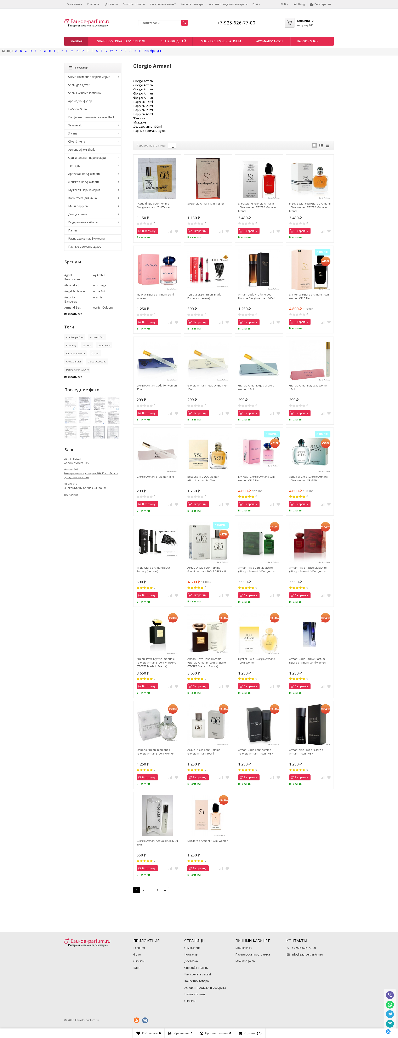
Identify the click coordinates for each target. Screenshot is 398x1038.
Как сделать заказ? (163, 4)
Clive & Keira (76, 141)
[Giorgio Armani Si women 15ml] (157, 451)
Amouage (99, 285)
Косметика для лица (82, 198)
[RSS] (136, 1020)
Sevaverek (75, 125)
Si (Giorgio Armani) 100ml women (207, 841)
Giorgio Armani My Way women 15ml (308, 387)
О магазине (74, 4)
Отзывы (138, 961)
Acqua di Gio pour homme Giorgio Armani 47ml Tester (153, 205)
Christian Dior (73, 361)
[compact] (327, 145)
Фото (137, 954)
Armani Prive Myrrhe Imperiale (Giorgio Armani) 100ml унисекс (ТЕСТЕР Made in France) (156, 662)
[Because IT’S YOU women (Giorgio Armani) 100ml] (208, 451)
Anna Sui (99, 291)
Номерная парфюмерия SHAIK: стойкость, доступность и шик (91, 475)
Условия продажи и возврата (228, 4)
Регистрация (322, 4)
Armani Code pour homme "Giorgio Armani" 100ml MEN (255, 751)
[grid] (314, 145)
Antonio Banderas (70, 299)
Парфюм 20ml (143, 106)
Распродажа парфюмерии (86, 238)
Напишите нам (194, 994)
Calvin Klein (104, 345)
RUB (283, 4)
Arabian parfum (75, 337)
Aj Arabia (99, 275)
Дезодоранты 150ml (147, 126)
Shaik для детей (173, 41)
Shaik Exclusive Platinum (221, 41)
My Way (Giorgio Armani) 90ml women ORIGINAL (256, 478)
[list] (321, 145)
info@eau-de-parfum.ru (307, 954)
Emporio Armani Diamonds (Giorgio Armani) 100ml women (156, 751)
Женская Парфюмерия (84, 182)
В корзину (148, 231)
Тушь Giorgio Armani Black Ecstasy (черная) (153, 569)
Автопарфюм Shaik (81, 149)
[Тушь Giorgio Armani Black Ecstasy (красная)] (208, 269)
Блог (136, 968)
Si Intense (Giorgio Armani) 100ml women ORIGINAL (309, 296)
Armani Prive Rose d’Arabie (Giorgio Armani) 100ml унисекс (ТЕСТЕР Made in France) (206, 662)
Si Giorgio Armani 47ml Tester (205, 203)
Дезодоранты (77, 214)
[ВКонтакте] (145, 1020)
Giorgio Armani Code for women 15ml (157, 387)
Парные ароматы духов (149, 131)
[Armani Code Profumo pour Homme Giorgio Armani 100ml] (258, 269)
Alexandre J (71, 285)
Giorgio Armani (143, 81)
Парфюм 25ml (143, 110)
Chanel (95, 353)
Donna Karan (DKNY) (77, 369)
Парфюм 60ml (143, 114)
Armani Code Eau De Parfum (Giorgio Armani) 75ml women (307, 660)
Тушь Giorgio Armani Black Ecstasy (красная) (204, 296)
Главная (76, 41)
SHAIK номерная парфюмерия (121, 41)
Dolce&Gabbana (97, 361)
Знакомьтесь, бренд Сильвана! (85, 488)
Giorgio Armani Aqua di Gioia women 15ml (256, 387)
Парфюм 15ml (143, 102)
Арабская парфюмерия (84, 174)
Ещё (255, 4)
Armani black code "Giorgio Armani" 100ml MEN (306, 751)
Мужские (139, 122)
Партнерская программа (252, 954)
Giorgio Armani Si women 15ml (156, 476)
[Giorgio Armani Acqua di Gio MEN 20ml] (157, 815)
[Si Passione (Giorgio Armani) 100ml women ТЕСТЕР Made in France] (258, 178)
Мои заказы (243, 948)
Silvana (73, 133)
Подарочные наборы (83, 222)
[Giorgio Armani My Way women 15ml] (309, 360)
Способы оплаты (134, 4)
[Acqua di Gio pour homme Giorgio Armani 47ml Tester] (157, 178)
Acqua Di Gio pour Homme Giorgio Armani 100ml (203, 751)
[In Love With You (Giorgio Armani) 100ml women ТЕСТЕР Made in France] (309, 178)
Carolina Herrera (75, 353)
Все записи (71, 495)
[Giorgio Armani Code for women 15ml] (157, 360)
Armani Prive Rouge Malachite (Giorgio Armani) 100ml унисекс (308, 569)
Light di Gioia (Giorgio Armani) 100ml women (256, 660)
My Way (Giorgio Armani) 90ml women (155, 296)
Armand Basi (72, 307)
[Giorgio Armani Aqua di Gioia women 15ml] (258, 360)
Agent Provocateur (72, 277)
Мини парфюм (78, 206)
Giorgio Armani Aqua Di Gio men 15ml (207, 387)
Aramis (97, 297)
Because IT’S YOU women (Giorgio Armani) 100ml (203, 478)
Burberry (71, 345)
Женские (139, 118)
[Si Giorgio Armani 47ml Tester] (208, 178)
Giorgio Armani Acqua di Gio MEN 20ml (157, 842)
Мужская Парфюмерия (84, 190)
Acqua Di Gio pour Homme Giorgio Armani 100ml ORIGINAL (206, 569)
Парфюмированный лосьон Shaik (91, 117)
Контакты (93, 4)
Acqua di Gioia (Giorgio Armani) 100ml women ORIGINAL (308, 478)
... (329, 41)
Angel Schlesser (74, 291)
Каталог (80, 68)
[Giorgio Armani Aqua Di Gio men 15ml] (208, 360)
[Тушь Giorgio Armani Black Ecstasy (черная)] (157, 542)
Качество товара (192, 4)
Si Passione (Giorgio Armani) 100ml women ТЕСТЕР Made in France (257, 207)
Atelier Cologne (103, 307)
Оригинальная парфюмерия (87, 158)
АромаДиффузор (269, 41)
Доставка (111, 4)
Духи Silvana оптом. (77, 462)
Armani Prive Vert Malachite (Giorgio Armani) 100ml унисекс (257, 569)
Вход (301, 4)
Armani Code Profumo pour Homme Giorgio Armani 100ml (256, 296)
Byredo (87, 345)
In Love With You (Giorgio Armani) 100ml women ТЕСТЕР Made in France (309, 207)
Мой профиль (245, 961)
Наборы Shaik (307, 41)
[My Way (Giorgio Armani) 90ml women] (157, 269)
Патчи (72, 230)
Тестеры (74, 166)
